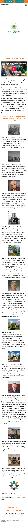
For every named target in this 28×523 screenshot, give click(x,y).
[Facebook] (17, 510)
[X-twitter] (11, 510)
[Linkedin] (8, 510)
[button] (19, 5)
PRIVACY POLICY (14, 508)
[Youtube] (20, 510)
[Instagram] (14, 510)
